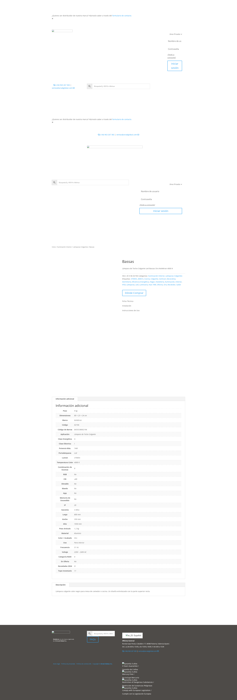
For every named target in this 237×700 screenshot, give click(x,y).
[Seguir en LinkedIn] (89, 648)
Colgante (154, 279)
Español (136, 635)
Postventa (105, 37)
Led (137, 284)
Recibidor (172, 284)
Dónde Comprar (134, 293)
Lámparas (131, 284)
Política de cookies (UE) (84, 664)
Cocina (147, 279)
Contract (162, 279)
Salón (178, 284)
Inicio (54, 247)
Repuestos (135, 32)
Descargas (118, 37)
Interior (90, 32)
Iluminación (170, 282)
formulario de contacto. (122, 15)
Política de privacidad (68, 664)
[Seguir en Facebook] (95, 648)
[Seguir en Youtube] (100, 648)
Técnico (112, 32)
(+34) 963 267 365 (62, 85)
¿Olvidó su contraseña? (147, 205)
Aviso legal (56, 664)
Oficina (160, 284)
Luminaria (143, 284)
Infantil (124, 32)
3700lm (134, 279)
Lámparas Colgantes (80, 247)
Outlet (147, 32)
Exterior (101, 32)
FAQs (93, 639)
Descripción (61, 585)
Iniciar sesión (174, 66)
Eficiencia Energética (140, 282)
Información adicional (65, 399)
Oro (165, 284)
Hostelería (160, 282)
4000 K (140, 279)
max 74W (152, 284)
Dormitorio (126, 282)
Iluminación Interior (64, 247)
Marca (130, 37)
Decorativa (171, 279)
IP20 (124, 284)
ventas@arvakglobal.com (62, 88)
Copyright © (102, 664)
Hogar (152, 282)
